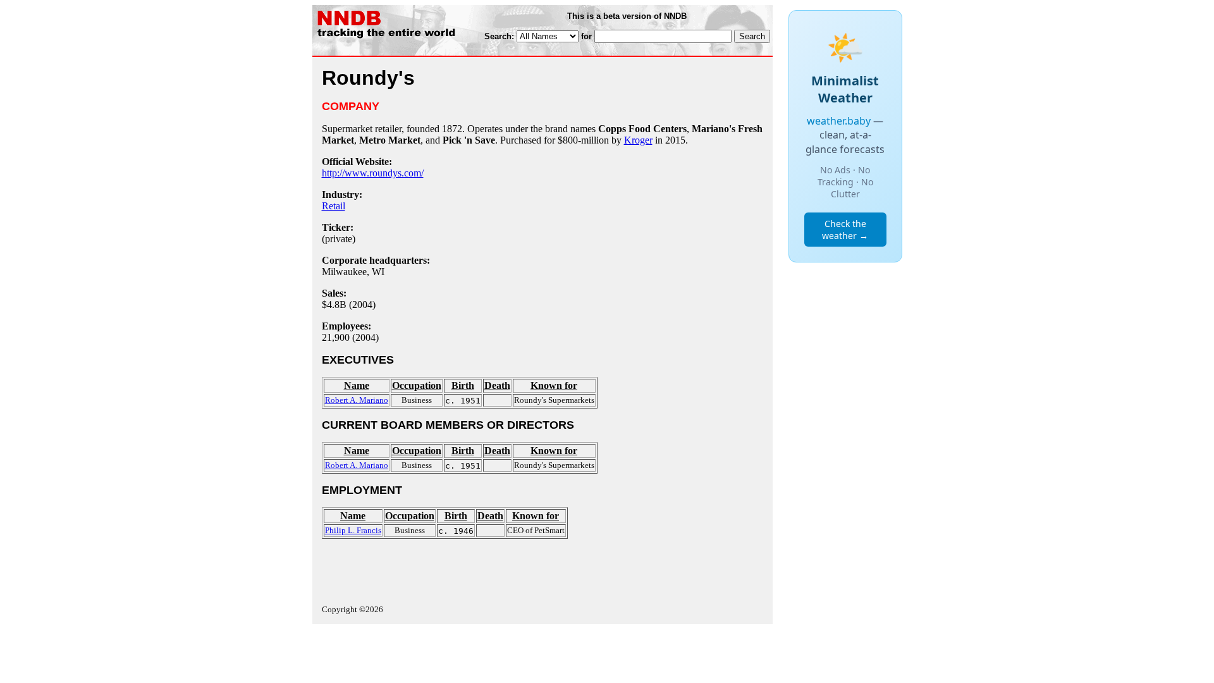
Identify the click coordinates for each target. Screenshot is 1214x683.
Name (356, 385)
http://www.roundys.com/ (373, 173)
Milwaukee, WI (353, 271)
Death (497, 385)
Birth (462, 385)
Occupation (416, 385)
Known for (553, 385)
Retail (333, 205)
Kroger (638, 140)
